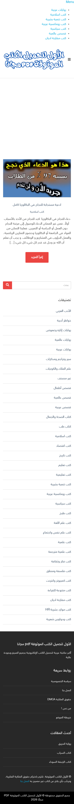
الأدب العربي (63, 311)
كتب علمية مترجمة (59, 552)
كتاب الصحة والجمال (58, 417)
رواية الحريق (64, 744)
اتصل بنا (66, 690)
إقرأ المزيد (37, 257)
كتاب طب (65, 427)
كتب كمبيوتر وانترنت (58, 581)
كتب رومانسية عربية (54, 24)
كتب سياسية (58, 29)
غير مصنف (64, 378)
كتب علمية (64, 542)
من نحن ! (66, 708)
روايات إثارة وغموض (58, 330)
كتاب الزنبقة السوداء (60, 762)
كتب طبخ (65, 513)
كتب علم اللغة (62, 523)
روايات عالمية (63, 340)
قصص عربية (63, 407)
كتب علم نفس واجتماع (57, 533)
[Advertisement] (37, 115)
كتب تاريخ (65, 456)
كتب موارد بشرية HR (58, 610)
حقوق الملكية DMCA (59, 699)
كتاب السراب (64, 753)
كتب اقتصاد (63, 446)
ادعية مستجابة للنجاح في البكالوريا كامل (37, 205)
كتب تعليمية (63, 475)
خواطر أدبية (64, 321)
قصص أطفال (62, 388)
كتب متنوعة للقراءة (59, 590)
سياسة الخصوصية (61, 681)
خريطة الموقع (63, 717)
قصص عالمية (57, 34)
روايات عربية (58, 10)
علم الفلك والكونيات (58, 369)
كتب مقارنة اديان (55, 38)
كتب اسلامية (58, 15)
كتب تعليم (64, 465)
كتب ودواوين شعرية (58, 619)
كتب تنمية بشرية (56, 19)
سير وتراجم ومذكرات (58, 359)
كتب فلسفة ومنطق (58, 571)
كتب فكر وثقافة (61, 562)
